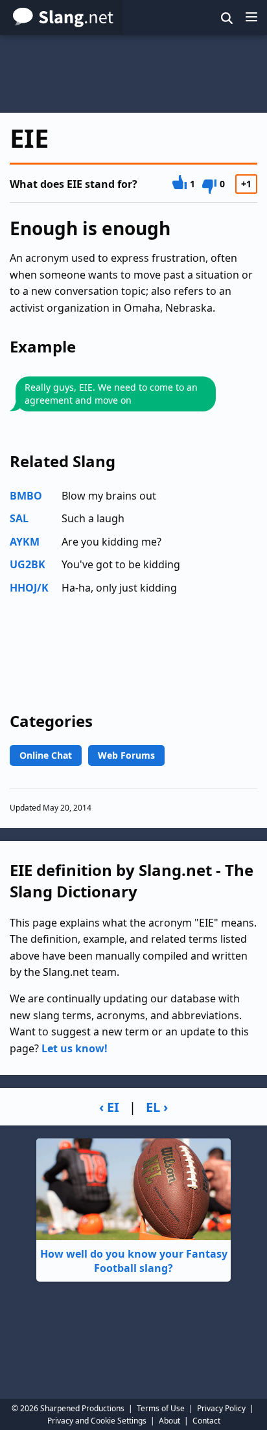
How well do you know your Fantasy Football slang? (133, 1261)
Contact (206, 1420)
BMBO (26, 496)
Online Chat (45, 755)
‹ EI (109, 1107)
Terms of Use (161, 1408)
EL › (157, 1107)
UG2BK (27, 564)
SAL (19, 518)
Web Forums (126, 755)
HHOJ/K (29, 588)
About (169, 1420)
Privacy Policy (221, 1408)
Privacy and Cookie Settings (96, 1420)
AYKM (25, 542)
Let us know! (74, 1048)
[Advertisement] (133, 73)
